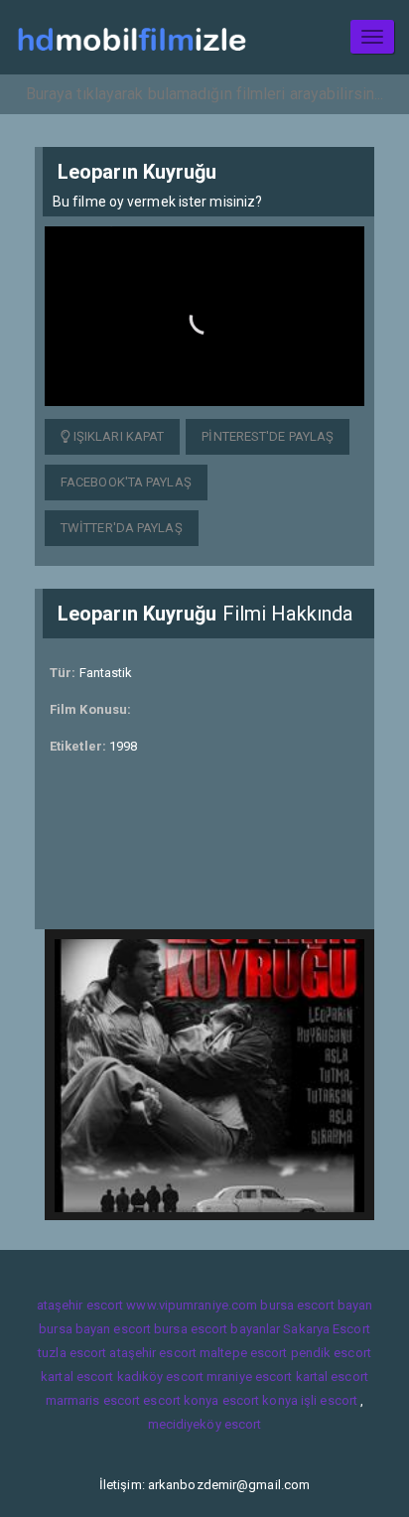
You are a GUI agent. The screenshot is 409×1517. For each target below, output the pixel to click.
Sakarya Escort (326, 1328)
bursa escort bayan (316, 1305)
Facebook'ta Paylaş (126, 482)
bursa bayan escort (95, 1328)
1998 (123, 746)
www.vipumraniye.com (191, 1305)
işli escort (329, 1400)
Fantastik (106, 672)
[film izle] (131, 37)
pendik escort (331, 1352)
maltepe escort (243, 1352)
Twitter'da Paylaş (122, 527)
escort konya (180, 1400)
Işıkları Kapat (117, 436)
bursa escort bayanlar (217, 1328)
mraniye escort (249, 1376)
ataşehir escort (80, 1305)
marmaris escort (93, 1400)
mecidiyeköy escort (205, 1424)
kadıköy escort (160, 1376)
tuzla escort (72, 1352)
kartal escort (77, 1376)
